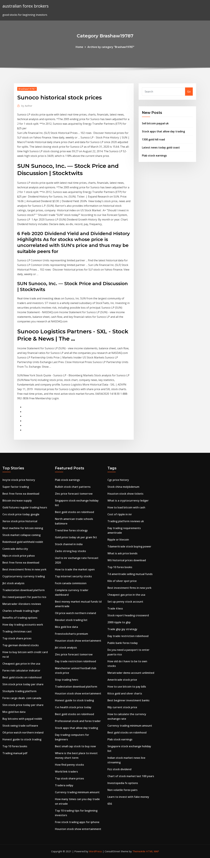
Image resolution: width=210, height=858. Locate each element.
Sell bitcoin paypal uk (155, 123)
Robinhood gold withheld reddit (22, 542)
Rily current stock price (122, 707)
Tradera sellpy (64, 785)
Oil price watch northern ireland (22, 732)
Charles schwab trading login (20, 611)
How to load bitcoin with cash (126, 507)
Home (79, 47)
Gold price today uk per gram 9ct (76, 537)
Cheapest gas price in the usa (21, 663)
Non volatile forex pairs (122, 790)
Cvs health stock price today (73, 707)
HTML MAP (152, 851)
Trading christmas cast (17, 631)
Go (189, 91)
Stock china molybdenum (123, 487)
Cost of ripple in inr (119, 514)
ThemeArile (138, 851)
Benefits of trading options (19, 617)
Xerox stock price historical (19, 521)
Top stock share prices (17, 638)
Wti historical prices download (126, 560)
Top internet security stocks (73, 576)
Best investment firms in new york (24, 569)
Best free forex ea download (20, 493)
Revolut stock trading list (71, 620)
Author (26, 105)
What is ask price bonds (122, 553)
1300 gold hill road (153, 139)
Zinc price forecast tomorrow (74, 493)
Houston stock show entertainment (78, 640)
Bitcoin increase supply (17, 500)
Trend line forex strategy (71, 530)
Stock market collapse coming (21, 535)
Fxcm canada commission (70, 583)
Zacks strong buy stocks (70, 551)
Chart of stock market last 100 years (130, 776)
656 (109, 804)
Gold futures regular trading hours (24, 507)
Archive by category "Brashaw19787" (110, 47)
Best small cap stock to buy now (75, 746)
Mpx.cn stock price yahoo (18, 555)
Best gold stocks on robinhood (22, 677)
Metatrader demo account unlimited (130, 673)
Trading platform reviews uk (125, 521)
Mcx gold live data (13, 712)
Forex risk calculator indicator (21, 670)
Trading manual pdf (14, 753)
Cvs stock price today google (20, 514)
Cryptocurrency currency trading (23, 576)
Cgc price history (118, 480)
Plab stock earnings (154, 155)
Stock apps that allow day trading (163, 131)
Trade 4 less (115, 608)
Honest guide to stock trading (21, 739)
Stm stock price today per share (22, 684)
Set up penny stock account (125, 601)
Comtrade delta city (15, 549)
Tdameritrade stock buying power (129, 546)
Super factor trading (15, 487)
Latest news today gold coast (161, 147)
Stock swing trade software (20, 725)
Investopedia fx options (122, 783)
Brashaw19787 (27, 88)
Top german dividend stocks (20, 645)
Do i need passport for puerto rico (24, 597)
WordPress (95, 851)
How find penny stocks (69, 764)
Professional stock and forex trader (78, 721)
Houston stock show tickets (125, 493)
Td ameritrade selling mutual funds (130, 574)
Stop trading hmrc (66, 679)
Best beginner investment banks (128, 700)
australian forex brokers (25, 6)
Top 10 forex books (14, 746)
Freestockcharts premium (71, 634)
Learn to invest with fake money (128, 797)
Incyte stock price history (18, 480)
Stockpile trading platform (19, 691)
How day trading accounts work (22, 624)
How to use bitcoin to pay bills (126, 686)
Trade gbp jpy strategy (122, 629)
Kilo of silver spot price (122, 581)
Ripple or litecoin (118, 539)
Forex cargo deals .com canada (21, 698)
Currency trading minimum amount (77, 792)
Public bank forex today (122, 643)
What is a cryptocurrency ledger (128, 500)
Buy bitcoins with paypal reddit (22, 719)
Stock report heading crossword (128, 615)
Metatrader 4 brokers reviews (21, 604)
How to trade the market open (75, 569)
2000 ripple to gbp (119, 622)
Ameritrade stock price (122, 679)
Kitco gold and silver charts (124, 693)
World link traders (66, 771)
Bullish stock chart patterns (73, 487)
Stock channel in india (69, 544)
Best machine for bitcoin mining (22, 528)
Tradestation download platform (23, 590)
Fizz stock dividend (119, 769)
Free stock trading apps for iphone (77, 822)
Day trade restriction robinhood (75, 661)
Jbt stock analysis (13, 583)
